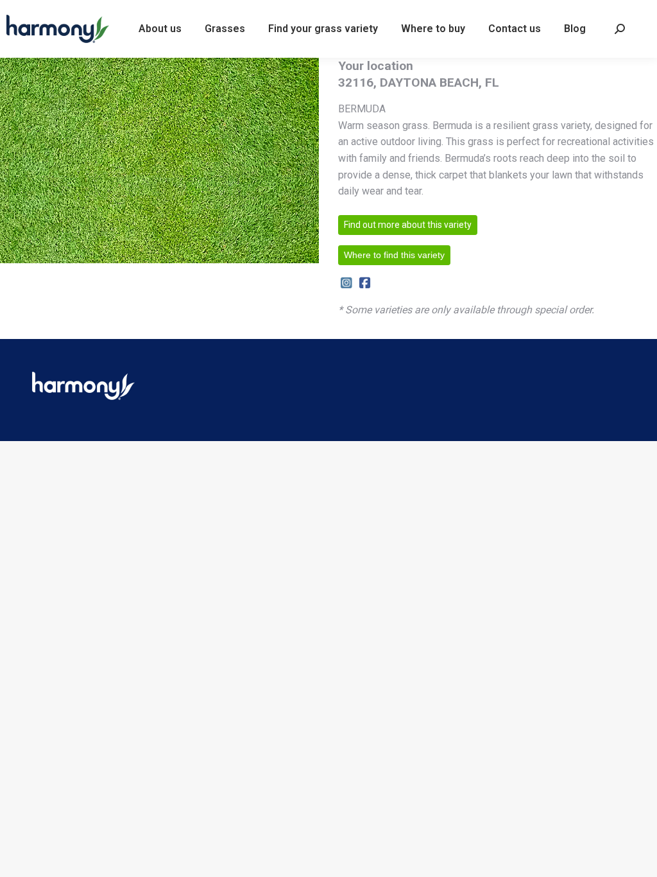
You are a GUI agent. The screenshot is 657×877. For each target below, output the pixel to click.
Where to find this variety (394, 255)
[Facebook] (365, 283)
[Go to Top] (638, 858)
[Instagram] (346, 283)
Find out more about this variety (408, 225)
